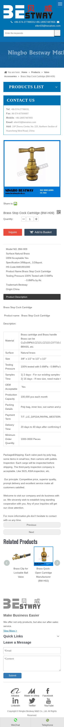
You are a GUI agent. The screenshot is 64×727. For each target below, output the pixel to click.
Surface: (10, 253)
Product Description (16, 296)
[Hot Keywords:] (57, 33)
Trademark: (12, 284)
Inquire (13, 232)
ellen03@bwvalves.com (48, 25)
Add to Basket (43, 232)
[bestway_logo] (28, 12)
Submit (12, 675)
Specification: (13, 262)
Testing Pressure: (15, 275)
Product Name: (14, 271)
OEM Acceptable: (15, 258)
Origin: (9, 289)
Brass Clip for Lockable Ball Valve (20, 572)
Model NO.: (12, 249)
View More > (10, 630)
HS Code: (11, 267)
